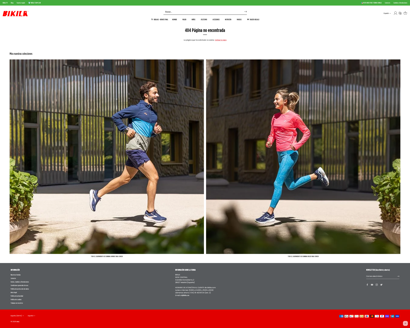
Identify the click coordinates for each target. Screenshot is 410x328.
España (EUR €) (16, 316)
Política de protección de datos (20, 289)
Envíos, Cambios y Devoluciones (20, 282)
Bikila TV (5, 3)
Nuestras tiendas (16, 275)
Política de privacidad (17, 296)
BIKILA (17, 321)
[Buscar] (245, 11)
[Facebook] (367, 284)
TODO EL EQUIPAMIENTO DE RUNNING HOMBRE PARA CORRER (107, 256)
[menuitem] (159, 19)
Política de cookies (16, 299)
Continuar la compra (220, 40)
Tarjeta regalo (21, 3)
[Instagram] (377, 284)
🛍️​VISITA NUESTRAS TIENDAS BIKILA (371, 3)
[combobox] (201, 12)
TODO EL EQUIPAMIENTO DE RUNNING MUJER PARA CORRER (303, 256)
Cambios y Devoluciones (400, 3)
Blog (12, 3)
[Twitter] (381, 284)
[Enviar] (398, 276)
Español (386, 13)
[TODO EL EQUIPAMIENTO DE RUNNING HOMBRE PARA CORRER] (107, 156)
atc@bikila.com (184, 295)
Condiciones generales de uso (19, 285)
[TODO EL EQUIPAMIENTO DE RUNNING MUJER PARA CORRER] (303, 156)
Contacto (387, 3)
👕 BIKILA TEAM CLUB (34, 3)
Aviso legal (14, 292)
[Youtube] (372, 284)
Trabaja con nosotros (17, 303)
